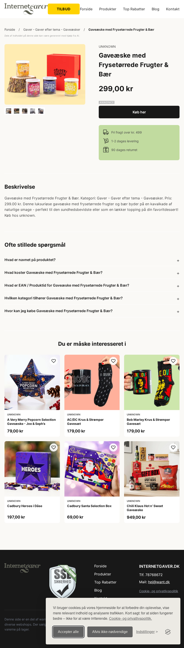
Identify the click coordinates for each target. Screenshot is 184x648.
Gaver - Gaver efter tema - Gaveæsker (51, 29)
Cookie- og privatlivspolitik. (130, 618)
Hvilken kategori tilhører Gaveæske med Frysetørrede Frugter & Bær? (63, 298)
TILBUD (64, 9)
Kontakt (173, 9)
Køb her (139, 112)
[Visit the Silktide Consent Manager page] (167, 631)
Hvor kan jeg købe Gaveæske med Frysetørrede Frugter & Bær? (58, 311)
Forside (86, 9)
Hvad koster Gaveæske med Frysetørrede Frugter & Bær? (53, 272)
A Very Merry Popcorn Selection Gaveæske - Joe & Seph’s (31, 422)
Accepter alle (68, 632)
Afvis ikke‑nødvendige (110, 632)
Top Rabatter (134, 9)
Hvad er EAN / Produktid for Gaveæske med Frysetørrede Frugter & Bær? (66, 285)
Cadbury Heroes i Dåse (24, 506)
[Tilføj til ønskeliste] (54, 361)
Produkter (107, 9)
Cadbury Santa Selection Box (89, 506)
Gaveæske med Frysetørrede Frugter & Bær (121, 29)
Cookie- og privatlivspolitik (158, 591)
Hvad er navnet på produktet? (30, 259)
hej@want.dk (159, 582)
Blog (155, 9)
